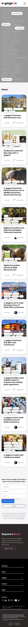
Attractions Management (10, 50)
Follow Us (4, 597)
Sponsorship (14, 72)
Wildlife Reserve (18, 79)
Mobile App (6, 13)
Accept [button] (10, 624)
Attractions (16, 32)
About (4, 572)
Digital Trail (14, 43)
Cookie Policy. (5, 620)
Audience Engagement (9, 54)
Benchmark (6, 57)
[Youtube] (16, 601)
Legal (3, 590)
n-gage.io (11, 10)
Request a (11, 534)
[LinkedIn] (6, 601)
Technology (19, 28)
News (5, 89)
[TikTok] (19, 601)
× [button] (25, 612)
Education (6, 35)
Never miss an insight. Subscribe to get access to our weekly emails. (14, 480)
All (3, 10)
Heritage (5, 43)
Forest (13, 61)
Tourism (12, 76)
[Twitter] (3, 601)
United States (7, 79)
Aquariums (6, 32)
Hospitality (17, 65)
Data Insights (7, 39)
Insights (4, 578)
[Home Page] (9, 3)
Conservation (17, 24)
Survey (5, 76)
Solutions (5, 566)
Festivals (5, 61)
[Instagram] (9, 601)
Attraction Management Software (13, 21)
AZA (11, 46)
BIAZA (14, 35)
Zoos (18, 10)
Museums (18, 68)
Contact (4, 584)
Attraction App (17, 13)
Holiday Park (6, 65)
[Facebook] (13, 601)
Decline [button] (17, 624)
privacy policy (20, 518)
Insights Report (7, 68)
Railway (5, 72)
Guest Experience (8, 28)
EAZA (15, 39)
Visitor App (6, 24)
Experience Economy (19, 57)
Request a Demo (8, 548)
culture (5, 46)
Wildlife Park (6, 17)
